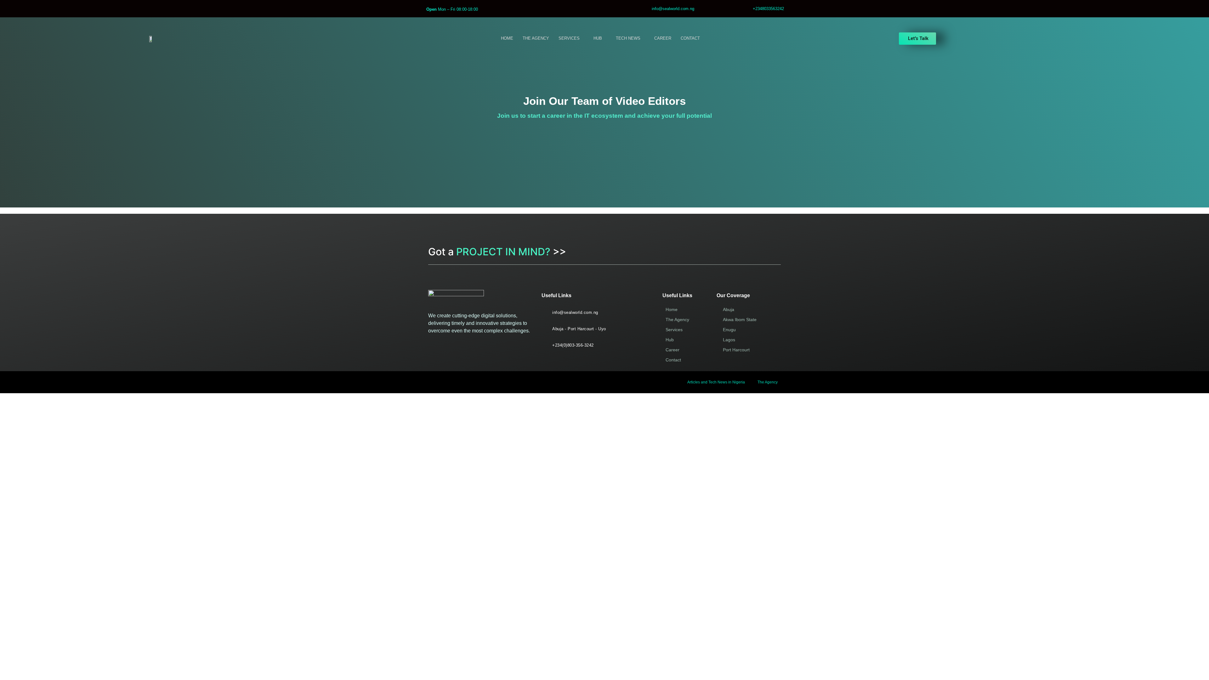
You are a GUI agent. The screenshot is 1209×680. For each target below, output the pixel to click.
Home (672, 309)
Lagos (729, 339)
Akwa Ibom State (740, 319)
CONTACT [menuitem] (690, 38)
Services (674, 329)
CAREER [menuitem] (662, 38)
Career (672, 349)
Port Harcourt (736, 349)
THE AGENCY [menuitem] (536, 38)
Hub (670, 339)
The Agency (677, 319)
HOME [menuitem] (507, 38)
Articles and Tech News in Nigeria (716, 382)
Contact (673, 359)
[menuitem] (571, 38)
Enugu (729, 329)
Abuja (728, 309)
